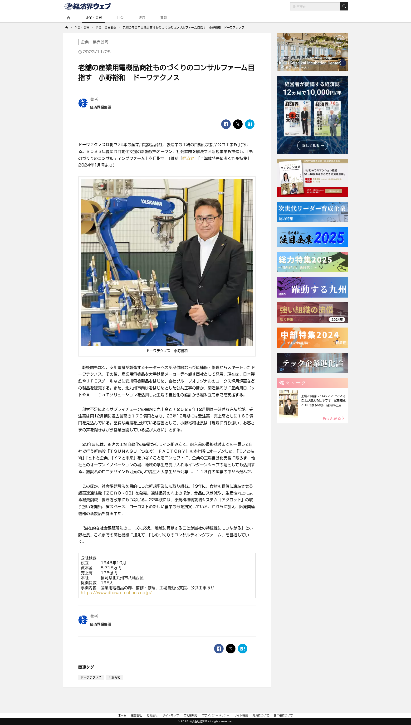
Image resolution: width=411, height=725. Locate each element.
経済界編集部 (100, 107)
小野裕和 (115, 677)
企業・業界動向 (94, 42)
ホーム (122, 715)
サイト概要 (241, 715)
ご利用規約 (190, 715)
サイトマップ (170, 715)
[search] (344, 6)
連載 (163, 17)
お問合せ (152, 715)
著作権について (283, 715)
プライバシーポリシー (216, 715)
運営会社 (136, 715)
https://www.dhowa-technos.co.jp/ (116, 593)
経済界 (188, 158)
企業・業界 (94, 17)
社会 (120, 17)
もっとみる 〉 (334, 418)
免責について (261, 715)
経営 (142, 17)
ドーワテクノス (91, 677)
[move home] (66, 27)
